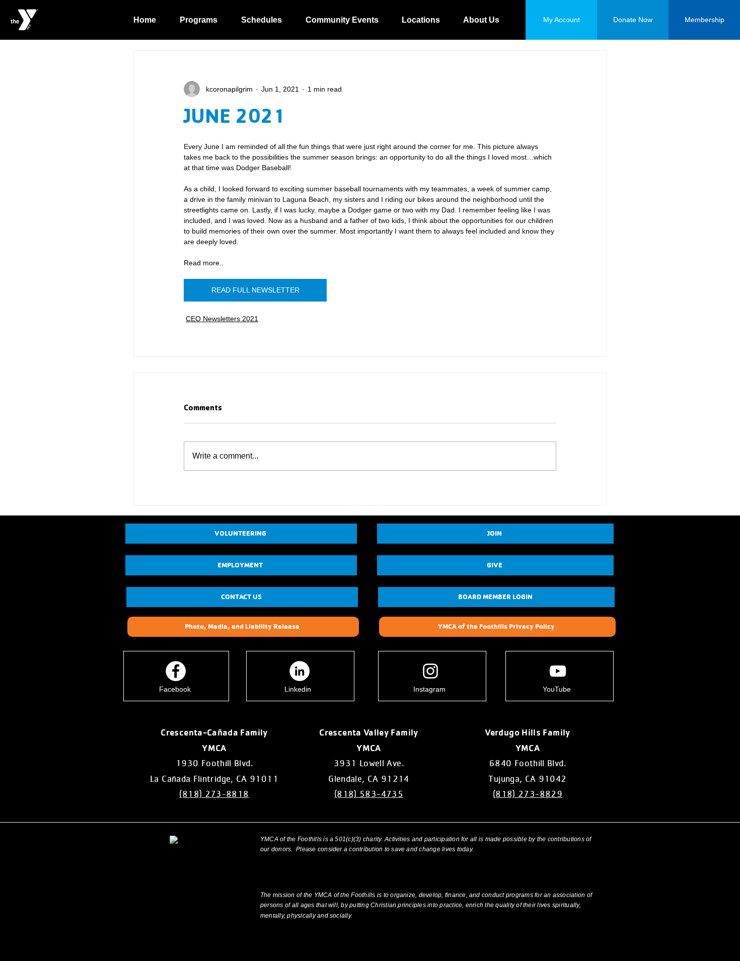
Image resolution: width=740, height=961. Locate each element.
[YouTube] (558, 671)
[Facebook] (176, 671)
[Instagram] (430, 671)
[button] (203, 20)
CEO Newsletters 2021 (222, 319)
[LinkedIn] (299, 671)
